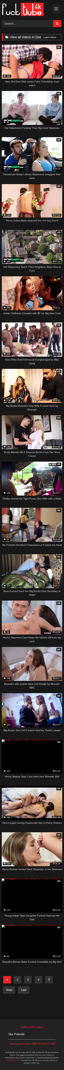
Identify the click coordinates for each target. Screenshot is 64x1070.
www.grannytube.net (20, 1043)
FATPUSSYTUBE (44, 1043)
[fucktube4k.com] (26, 9)
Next (9, 989)
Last (23, 989)
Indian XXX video (32, 1027)
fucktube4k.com (13, 1060)
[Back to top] (53, 1059)
